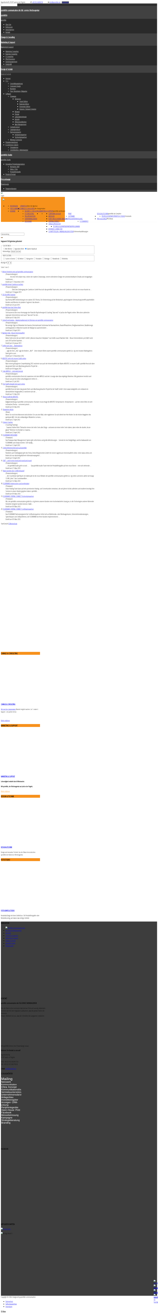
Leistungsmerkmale (21, 116)
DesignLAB (9, 64)
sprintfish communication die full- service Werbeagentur (20, 10)
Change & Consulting (8, 37)
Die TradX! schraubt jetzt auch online (14, 384)
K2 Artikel (21, 258)
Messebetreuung (10, 1115)
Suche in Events (10, 258)
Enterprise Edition (24, 106)
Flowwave (13, 96)
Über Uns (8, 24)
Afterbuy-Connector (16, 139)
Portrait (17, 114)
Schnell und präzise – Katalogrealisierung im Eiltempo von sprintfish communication (27, 320)
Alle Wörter (8, 248)
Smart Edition (23, 101)
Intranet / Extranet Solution (27, 109)
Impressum (9, 1306)
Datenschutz (9, 1301)
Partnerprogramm (15, 132)
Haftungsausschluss (11, 1304)
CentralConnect (15, 127)
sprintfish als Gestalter (114, 213)
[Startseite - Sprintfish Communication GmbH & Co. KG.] (17, 930)
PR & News (110, 218)
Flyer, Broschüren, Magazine (18, 91)
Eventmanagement (11, 61)
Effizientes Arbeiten (20, 122)
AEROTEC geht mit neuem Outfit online (14, 358)
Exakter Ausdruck (32, 248)
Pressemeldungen (11, 188)
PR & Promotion (10, 59)
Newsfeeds (55, 258)
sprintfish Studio (6, 154)
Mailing (6, 1079)
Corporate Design (15, 86)
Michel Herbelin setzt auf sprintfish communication (17, 271)
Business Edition (24, 104)
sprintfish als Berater (59, 211)
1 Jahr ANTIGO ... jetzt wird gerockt (12, 371)
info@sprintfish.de (55, 2)
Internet (8, 78)
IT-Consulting (9, 56)
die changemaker (40, 208)
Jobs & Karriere (10, 29)
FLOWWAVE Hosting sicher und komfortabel (16, 483)
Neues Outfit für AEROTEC (10, 396)
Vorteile (17, 119)
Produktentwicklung (12, 142)
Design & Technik (6, 69)
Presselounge (5, 179)
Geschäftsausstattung (16, 83)
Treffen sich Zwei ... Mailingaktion (12, 345)
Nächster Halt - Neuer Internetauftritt (13, 333)
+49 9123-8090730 (37, 2)
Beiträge (47, 258)
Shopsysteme (14, 147)
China (4, 1087)
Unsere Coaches (8, 422)
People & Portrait (11, 174)
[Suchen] (2, 237)
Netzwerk (6, 1082)
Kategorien (29, 258)
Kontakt (8, 32)
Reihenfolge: (7, 251)
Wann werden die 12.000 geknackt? (13, 470)
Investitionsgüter (9, 1099)
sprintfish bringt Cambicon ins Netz (12, 284)
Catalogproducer (15, 129)
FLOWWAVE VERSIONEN (10, 435)
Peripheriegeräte (9, 1107)
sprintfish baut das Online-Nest (11, 307)
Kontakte (39, 258)
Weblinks (65, 258)
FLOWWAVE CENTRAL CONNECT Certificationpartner (18, 509)
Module (17, 111)
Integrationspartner (20, 134)
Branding (5, 1122)
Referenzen (9, 27)
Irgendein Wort (19, 248)
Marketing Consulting (12, 51)
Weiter (12, 523)
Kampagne (6, 1117)
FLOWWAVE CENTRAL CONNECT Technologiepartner (18, 496)
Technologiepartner (21, 137)
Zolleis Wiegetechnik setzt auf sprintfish (15, 447)
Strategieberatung (10, 1120)
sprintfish (4, 15)
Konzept (12, 1087)
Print (7, 81)
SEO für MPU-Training (8, 294)
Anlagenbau (7, 1097)
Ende (15, 523)
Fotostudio (128, 216)
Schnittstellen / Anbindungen (19, 150)
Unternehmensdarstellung (14, 1094)
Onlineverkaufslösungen (81, 231)
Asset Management (20, 124)
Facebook (6, 1112)
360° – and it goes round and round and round (17, 460)
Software (8, 93)
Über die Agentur (32, 206)
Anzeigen (13, 88)
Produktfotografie (15, 171)
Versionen (18, 99)
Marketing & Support (8, 42)
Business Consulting (11, 54)
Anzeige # (4, 262)
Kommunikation (9, 1084)
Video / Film (14, 169)
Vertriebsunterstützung (13, 1092)
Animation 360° (15, 166)
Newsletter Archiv (8, 409)
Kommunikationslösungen (14, 1089)
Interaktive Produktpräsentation (15, 164)
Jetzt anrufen (65, 2)
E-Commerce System (12, 145)
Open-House (7, 1110)
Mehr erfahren (5, 720)
